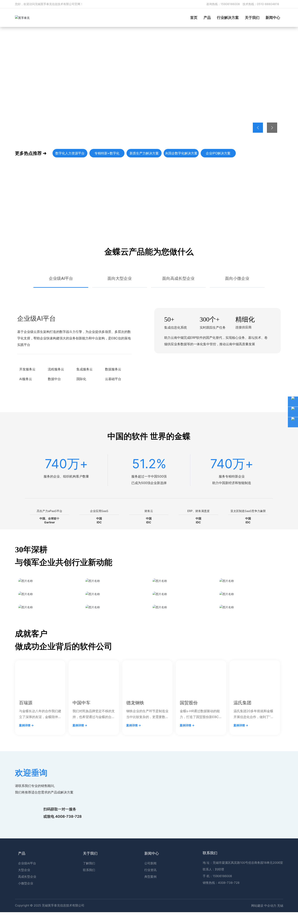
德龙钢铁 (135, 764)
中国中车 (81, 764)
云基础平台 (113, 417)
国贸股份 (189, 764)
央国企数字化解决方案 (181, 153)
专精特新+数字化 (106, 153)
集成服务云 (84, 407)
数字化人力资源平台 (70, 153)
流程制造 (182, 697)
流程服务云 (56, 407)
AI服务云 (25, 417)
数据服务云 (113, 407)
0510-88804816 (268, 4)
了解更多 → (31, 219)
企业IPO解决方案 (218, 153)
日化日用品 (115, 697)
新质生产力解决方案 (144, 153)
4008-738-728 (68, 881)
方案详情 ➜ (34, 108)
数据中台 (54, 417)
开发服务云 (27, 407)
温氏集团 (242, 764)
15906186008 (230, 4)
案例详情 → (26, 787)
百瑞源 (25, 764)
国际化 (81, 417)
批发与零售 (249, 697)
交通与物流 (48, 697)
